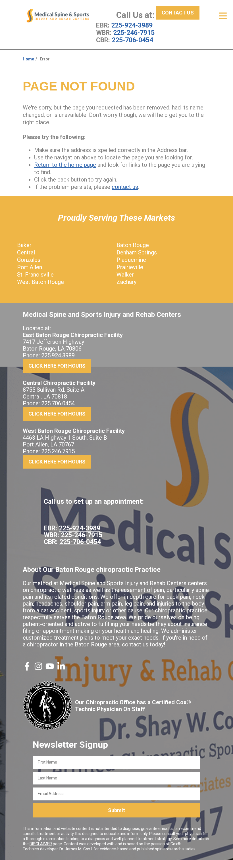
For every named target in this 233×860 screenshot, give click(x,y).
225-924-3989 (132, 25)
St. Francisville (35, 274)
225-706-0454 (132, 40)
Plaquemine (131, 259)
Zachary (126, 282)
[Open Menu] (222, 15)
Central (26, 252)
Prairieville (129, 267)
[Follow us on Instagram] (38, 668)
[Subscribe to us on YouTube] (49, 668)
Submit (116, 810)
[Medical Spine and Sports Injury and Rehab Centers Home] (58, 16)
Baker (24, 245)
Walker (125, 274)
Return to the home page (65, 164)
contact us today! (143, 644)
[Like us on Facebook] (27, 668)
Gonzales (28, 259)
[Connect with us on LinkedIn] (61, 668)
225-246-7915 (134, 33)
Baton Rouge (132, 245)
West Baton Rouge (40, 282)
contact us (125, 187)
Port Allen (29, 267)
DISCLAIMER (41, 844)
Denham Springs (136, 252)
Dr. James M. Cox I (75, 849)
